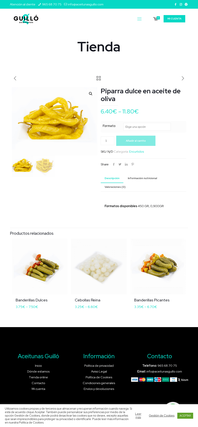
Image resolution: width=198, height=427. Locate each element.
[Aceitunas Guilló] (26, 19)
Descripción (112, 178)
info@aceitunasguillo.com (85, 4)
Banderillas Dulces (32, 300)
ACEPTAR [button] (185, 415)
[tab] (112, 178)
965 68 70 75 (51, 4)
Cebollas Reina (87, 300)
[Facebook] (176, 4)
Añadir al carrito (136, 140)
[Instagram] (181, 4)
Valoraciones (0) (115, 187)
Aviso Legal (99, 371)
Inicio (38, 366)
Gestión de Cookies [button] (161, 415)
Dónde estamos (38, 371)
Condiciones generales (99, 383)
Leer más (138, 415)
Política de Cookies (99, 377)
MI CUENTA (174, 18)
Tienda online (38, 377)
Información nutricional (142, 178)
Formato (109, 126)
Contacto (38, 383)
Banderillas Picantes (152, 300)
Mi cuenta (38, 389)
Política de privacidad (99, 366)
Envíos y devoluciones (99, 389)
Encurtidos (136, 152)
